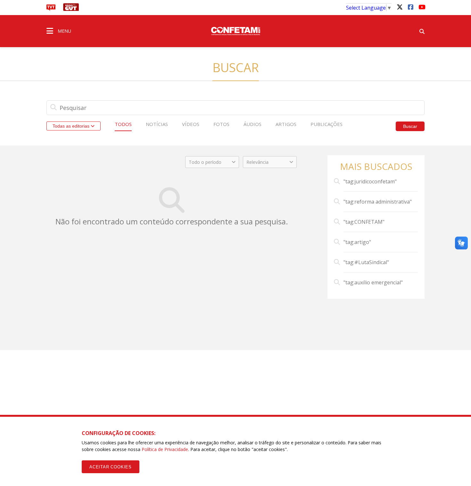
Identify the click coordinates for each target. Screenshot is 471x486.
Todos (123, 124)
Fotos (221, 124)
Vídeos (190, 124)
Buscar (410, 126)
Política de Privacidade (165, 449)
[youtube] (421, 7)
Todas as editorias (72, 126)
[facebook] (410, 7)
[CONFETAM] (235, 30)
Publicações (326, 124)
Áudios (252, 124)
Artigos (286, 124)
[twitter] (399, 7)
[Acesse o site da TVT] (50, 9)
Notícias (157, 124)
